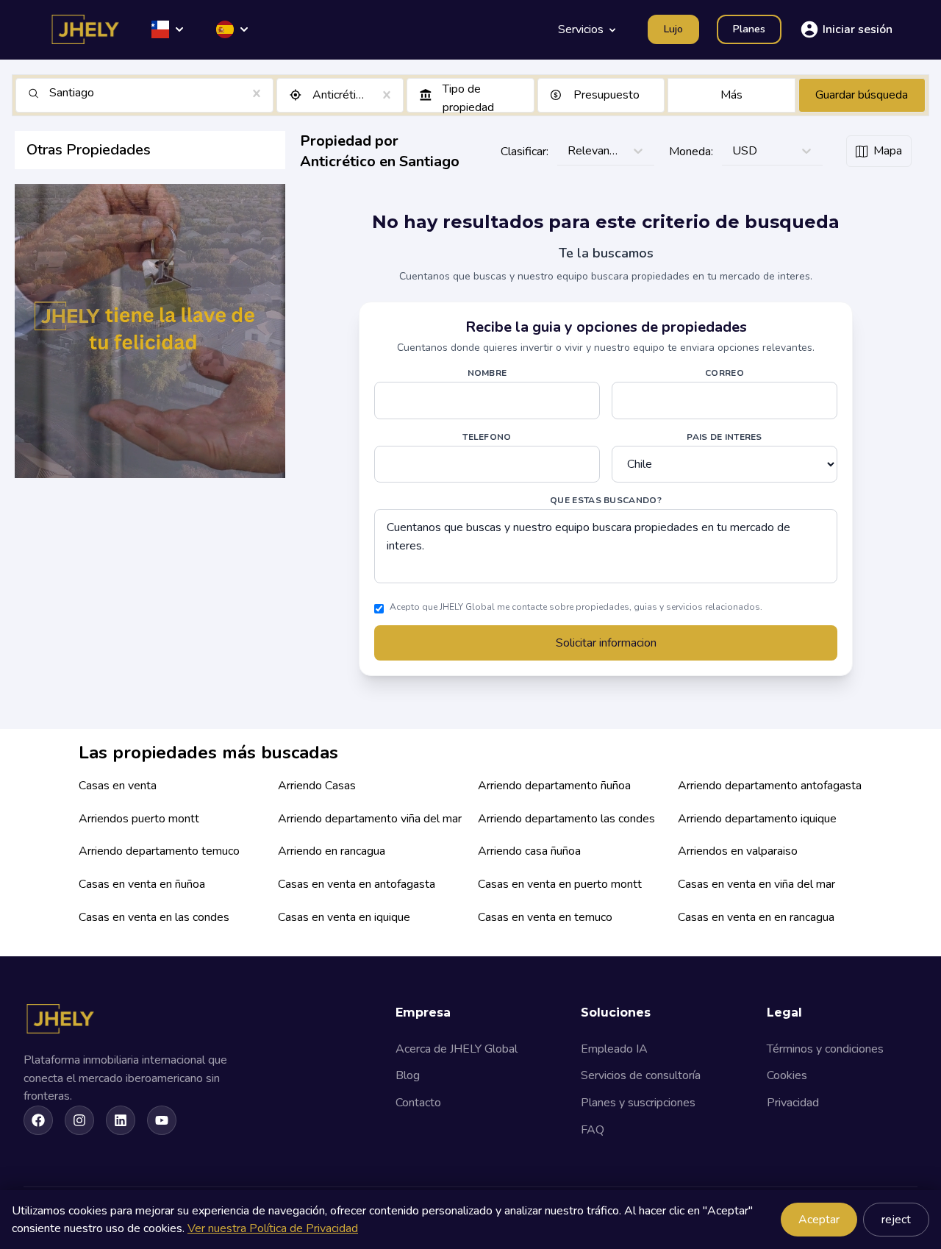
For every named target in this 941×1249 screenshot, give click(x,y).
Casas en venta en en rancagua (756, 917)
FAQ (592, 1130)
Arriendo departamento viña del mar (370, 819)
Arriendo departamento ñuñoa (554, 785)
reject (896, 1219)
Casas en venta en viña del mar (756, 884)
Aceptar (819, 1219)
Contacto (418, 1103)
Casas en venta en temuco (545, 917)
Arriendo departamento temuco (159, 851)
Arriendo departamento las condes (566, 819)
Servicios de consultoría (641, 1075)
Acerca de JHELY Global (457, 1049)
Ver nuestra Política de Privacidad (272, 1228)
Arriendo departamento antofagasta (770, 785)
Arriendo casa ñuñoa (529, 851)
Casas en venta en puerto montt (560, 884)
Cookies (787, 1075)
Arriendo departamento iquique (757, 819)
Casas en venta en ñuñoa (142, 884)
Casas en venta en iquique (344, 917)
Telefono (486, 437)
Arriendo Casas (317, 785)
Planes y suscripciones (638, 1103)
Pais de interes (724, 437)
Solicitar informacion (606, 643)
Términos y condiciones (825, 1049)
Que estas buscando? (606, 500)
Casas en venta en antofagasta (356, 884)
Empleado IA (614, 1049)
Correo (724, 373)
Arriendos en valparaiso (738, 851)
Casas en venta (118, 785)
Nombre (487, 373)
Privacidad (793, 1103)
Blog (408, 1075)
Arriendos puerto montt (139, 819)
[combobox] (50, 93)
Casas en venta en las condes (154, 917)
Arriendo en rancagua (331, 851)
